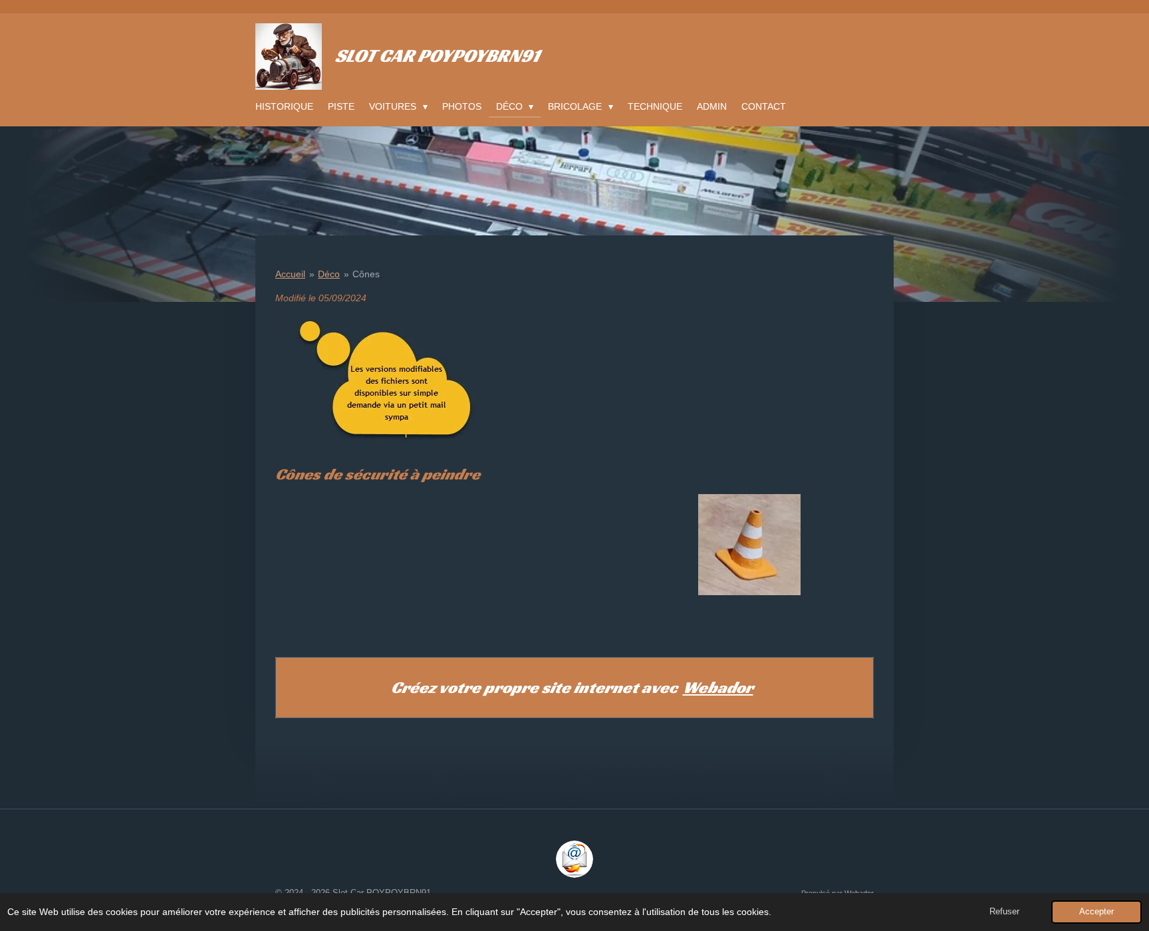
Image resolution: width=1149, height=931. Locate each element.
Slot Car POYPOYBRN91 (437, 55)
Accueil (290, 274)
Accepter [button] (1096, 911)
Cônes (366, 274)
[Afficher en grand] (749, 544)
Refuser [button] (1004, 911)
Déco (329, 274)
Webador (718, 687)
